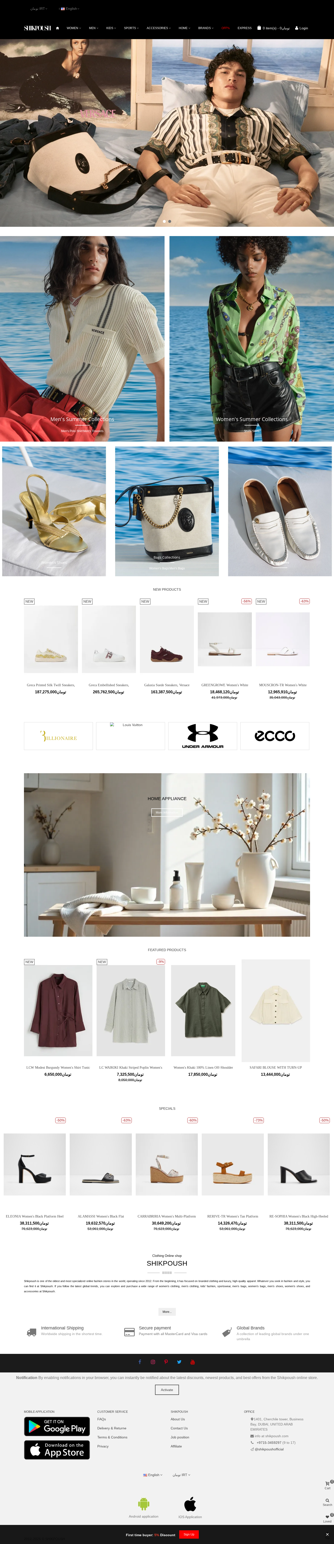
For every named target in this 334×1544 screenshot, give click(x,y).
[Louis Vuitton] (130, 736)
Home (183, 28)
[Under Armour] (202, 736)
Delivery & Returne (111, 1428)
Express (245, 28)
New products (167, 589)
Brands (204, 28)
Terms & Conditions (112, 1437)
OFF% (226, 28)
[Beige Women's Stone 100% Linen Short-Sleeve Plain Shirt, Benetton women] (276, 993)
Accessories (157, 28)
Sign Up (189, 1534)
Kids (109, 28)
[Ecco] (274, 736)
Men (92, 28)
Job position (180, 1437)
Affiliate (176, 1446)
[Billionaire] (58, 736)
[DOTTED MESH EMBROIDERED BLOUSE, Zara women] (203, 993)
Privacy (103, 1446)
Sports (130, 28)
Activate (167, 1390)
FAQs (101, 1419)
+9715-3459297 (268, 1443)
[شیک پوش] (37, 28)
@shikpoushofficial (269, 1449)
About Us (178, 1419)
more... (167, 1312)
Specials (167, 1108)
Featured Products (167, 950)
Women (72, 28)
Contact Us (179, 1428)
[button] (164, 221)
